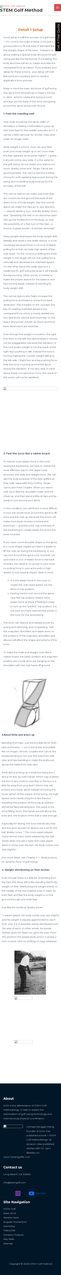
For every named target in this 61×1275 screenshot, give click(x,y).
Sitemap (8, 1243)
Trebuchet (9, 1230)
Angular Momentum (15, 1222)
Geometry (9, 1226)
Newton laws (11, 1217)
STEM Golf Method (21, 10)
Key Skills (8, 1239)
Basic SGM (9, 1213)
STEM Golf (9, 1208)
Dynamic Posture (13, 1234)
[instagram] (18, 1193)
